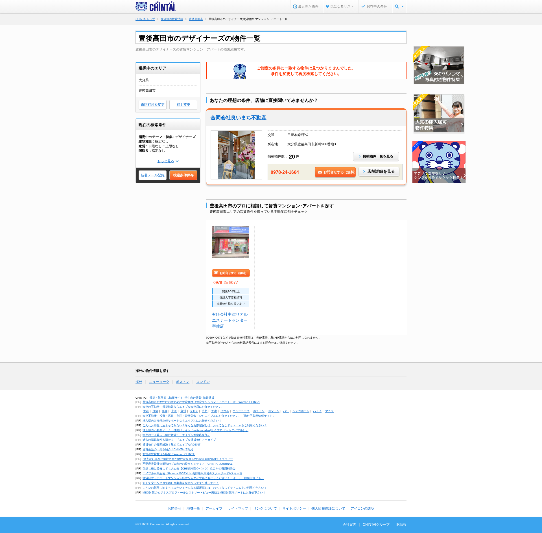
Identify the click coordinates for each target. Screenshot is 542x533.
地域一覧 (193, 508)
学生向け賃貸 (193, 397)
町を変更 (183, 104)
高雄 (164, 411)
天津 (214, 411)
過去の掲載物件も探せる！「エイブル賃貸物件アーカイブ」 (181, 439)
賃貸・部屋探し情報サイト (166, 397)
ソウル (224, 411)
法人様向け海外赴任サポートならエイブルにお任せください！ (182, 420)
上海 (174, 411)
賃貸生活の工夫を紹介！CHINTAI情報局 (168, 449)
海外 (139, 381)
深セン (194, 411)
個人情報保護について (328, 508)
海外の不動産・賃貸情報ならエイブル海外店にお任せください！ (183, 406)
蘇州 (183, 411)
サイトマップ (238, 508)
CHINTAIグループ (376, 524)
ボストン (182, 381)
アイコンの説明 (362, 508)
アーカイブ (214, 508)
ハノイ (317, 411)
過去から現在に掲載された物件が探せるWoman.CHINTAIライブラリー (188, 458)
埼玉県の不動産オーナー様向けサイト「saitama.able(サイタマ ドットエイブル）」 (195, 430)
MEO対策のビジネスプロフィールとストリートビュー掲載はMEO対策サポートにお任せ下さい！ (204, 492)
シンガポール (300, 411)
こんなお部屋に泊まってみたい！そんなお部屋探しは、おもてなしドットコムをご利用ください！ (205, 425)
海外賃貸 (208, 397)
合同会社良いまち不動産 (238, 117)
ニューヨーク (159, 381)
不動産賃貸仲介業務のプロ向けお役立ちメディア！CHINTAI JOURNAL (188, 463)
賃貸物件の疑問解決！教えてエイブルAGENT (171, 444)
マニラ (329, 411)
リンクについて (265, 508)
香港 (146, 411)
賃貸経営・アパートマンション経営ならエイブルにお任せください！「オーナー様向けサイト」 (203, 478)
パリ (286, 411)
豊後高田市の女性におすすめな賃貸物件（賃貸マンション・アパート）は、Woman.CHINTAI (201, 401)
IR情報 (401, 524)
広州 (204, 411)
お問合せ (174, 508)
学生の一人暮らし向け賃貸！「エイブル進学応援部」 (176, 435)
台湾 (155, 411)
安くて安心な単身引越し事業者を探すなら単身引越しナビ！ (181, 482)
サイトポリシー (294, 508)
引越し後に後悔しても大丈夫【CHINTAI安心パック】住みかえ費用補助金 (189, 468)
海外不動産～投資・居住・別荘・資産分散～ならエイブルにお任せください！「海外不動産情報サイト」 (209, 415)
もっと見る (165, 161)
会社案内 (349, 524)
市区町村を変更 (153, 104)
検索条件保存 (183, 175)
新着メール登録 (153, 175)
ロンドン (203, 381)
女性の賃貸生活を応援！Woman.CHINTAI (169, 454)
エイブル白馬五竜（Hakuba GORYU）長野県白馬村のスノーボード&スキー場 (192, 473)
